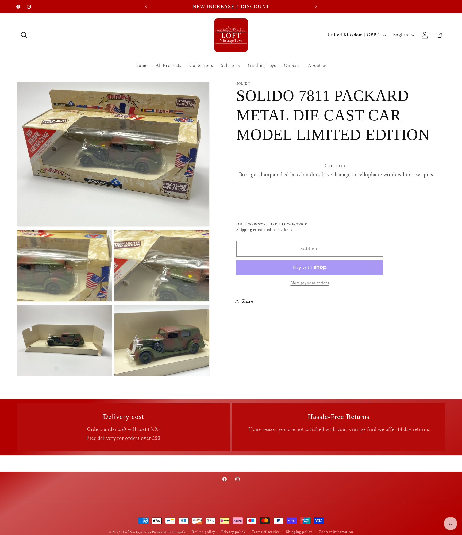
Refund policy (203, 531)
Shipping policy (299, 531)
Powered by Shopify (168, 532)
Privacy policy (233, 531)
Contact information (336, 531)
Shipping (244, 229)
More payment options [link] (310, 283)
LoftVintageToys (137, 532)
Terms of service (266, 531)
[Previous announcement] (146, 6)
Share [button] (247, 301)
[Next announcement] (316, 6)
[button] (24, 35)
